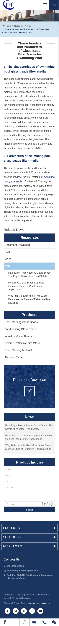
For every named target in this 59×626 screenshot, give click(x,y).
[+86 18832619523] (15, 622)
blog (29, 26)
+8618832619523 (15, 566)
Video (8, 259)
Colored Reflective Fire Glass (22, 343)
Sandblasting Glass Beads (20, 329)
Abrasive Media (14, 357)
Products (11, 528)
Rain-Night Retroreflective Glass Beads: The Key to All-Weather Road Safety (29, 274)
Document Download (17, 244)
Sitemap (8, 603)
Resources (19, 26)
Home (8, 26)
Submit (29, 510)
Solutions (12, 537)
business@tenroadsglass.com (22, 570)
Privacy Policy (20, 603)
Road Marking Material (18, 350)
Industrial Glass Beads (18, 336)
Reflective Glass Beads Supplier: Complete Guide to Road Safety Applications (26, 286)
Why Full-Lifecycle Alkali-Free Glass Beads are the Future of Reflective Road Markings (29, 299)
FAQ (7, 251)
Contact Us (12, 559)
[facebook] (5, 622)
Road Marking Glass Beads (21, 322)
